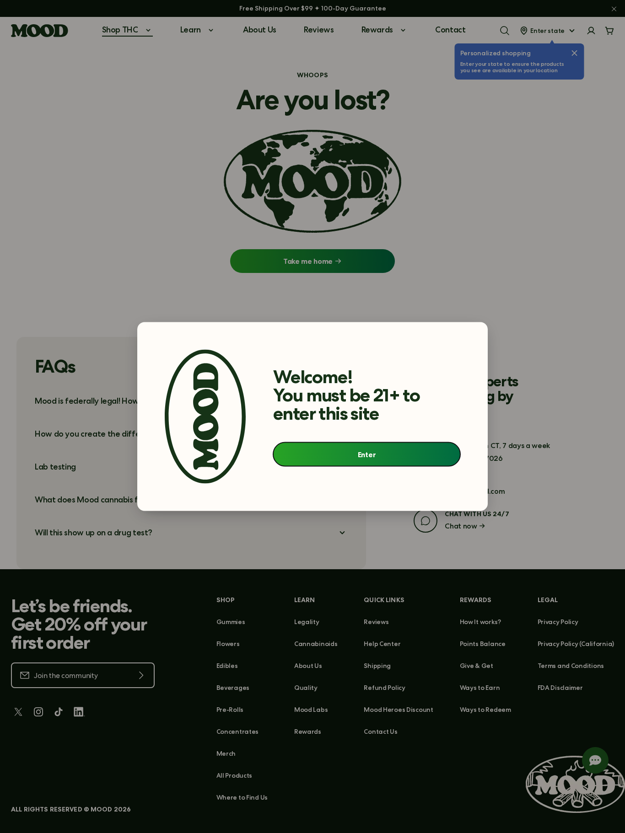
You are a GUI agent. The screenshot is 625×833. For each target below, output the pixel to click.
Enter (367, 454)
